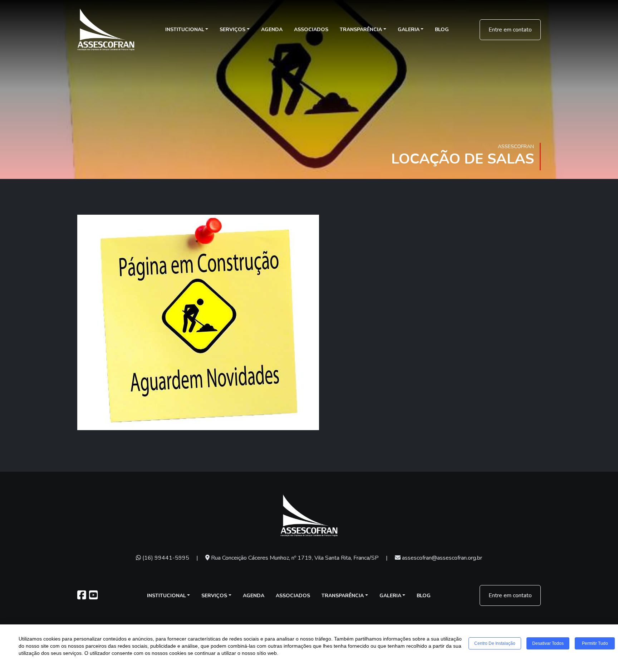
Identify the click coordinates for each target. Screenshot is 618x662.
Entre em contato (510, 30)
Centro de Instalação (494, 643)
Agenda (272, 29)
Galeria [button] (409, 29)
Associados (311, 29)
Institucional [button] (184, 29)
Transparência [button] (361, 29)
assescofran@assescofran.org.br (441, 558)
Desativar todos (548, 643)
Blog (442, 29)
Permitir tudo (595, 643)
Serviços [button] (232, 29)
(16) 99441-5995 (165, 558)
